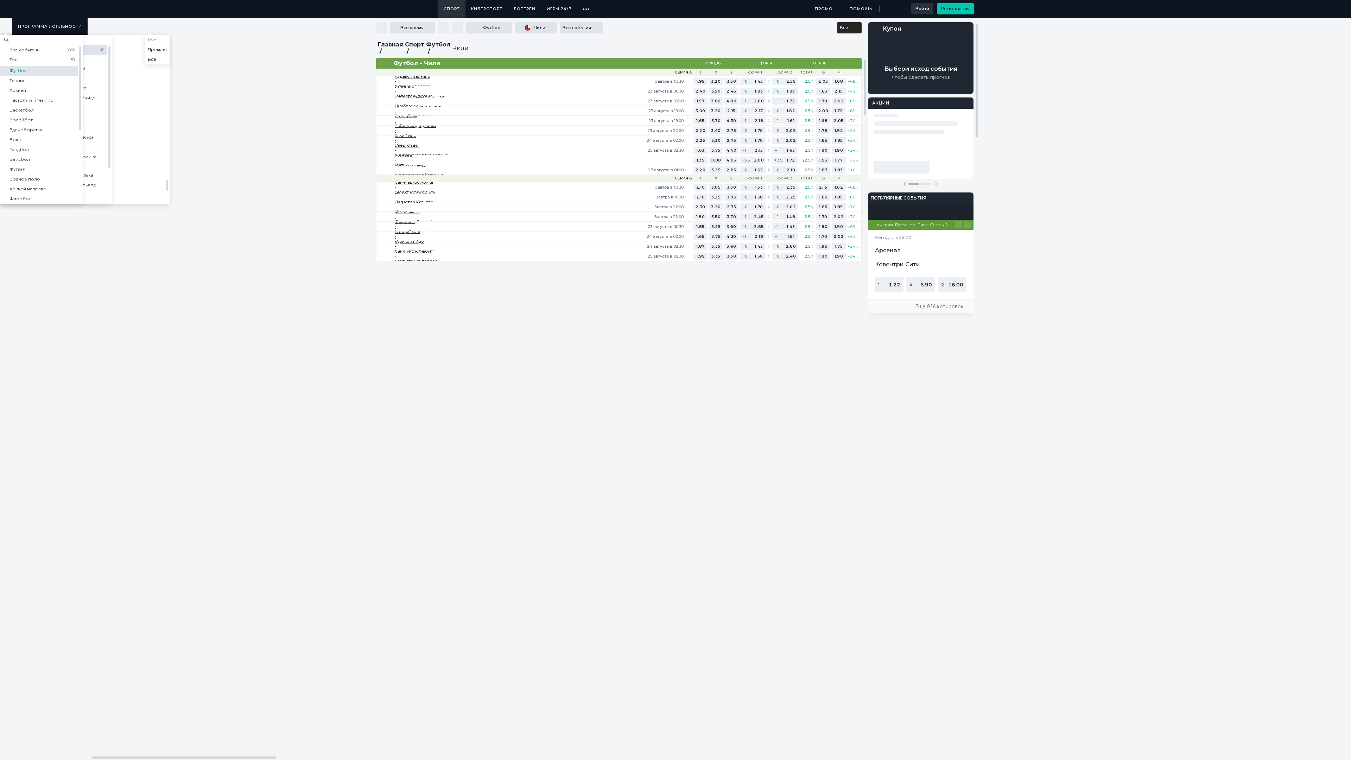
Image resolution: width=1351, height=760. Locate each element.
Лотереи (524, 8)
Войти (922, 8)
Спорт (452, 8)
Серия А (683, 72)
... (586, 6)
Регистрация (955, 8)
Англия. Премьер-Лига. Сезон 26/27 (915, 224)
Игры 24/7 (559, 8)
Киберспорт (486, 8)
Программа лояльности (50, 26)
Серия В (683, 178)
